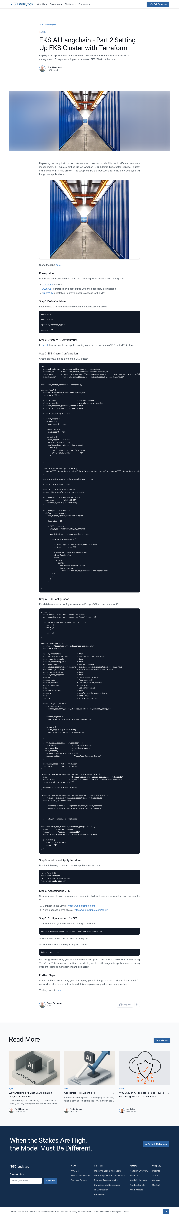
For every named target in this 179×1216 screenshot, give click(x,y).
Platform (69, 4)
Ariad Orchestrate (138, 1180)
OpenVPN (47, 293)
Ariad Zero (134, 1175)
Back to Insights (49, 25)
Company (83, 4)
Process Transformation (106, 1180)
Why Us (41, 4)
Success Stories (79, 1180)
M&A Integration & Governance (109, 1175)
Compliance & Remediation (107, 1185)
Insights (156, 1170)
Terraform (47, 284)
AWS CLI (47, 288)
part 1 (45, 345)
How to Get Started (80, 1175)
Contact (156, 1185)
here (58, 265)
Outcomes (55, 4)
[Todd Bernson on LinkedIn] (137, 1004)
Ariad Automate (137, 1185)
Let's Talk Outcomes (157, 4)
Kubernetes (99, 1194)
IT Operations (101, 1189)
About (155, 1175)
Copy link (126, 1005)
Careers (156, 1180)
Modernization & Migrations (107, 1170)
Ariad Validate (136, 1189)
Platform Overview (138, 1170)
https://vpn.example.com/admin (91, 910)
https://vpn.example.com (81, 905)
